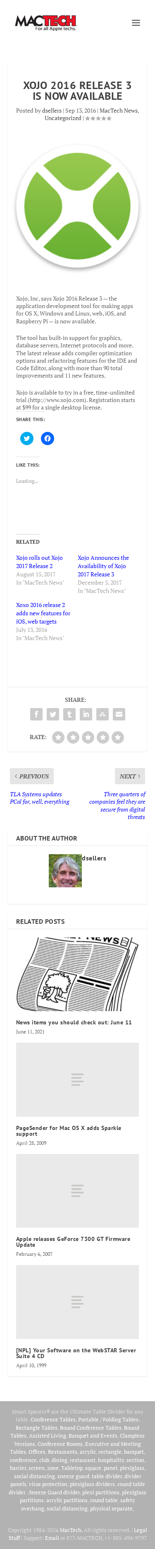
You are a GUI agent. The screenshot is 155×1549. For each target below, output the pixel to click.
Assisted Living (47, 1435)
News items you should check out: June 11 (74, 1022)
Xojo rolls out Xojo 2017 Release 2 (39, 562)
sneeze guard (73, 1476)
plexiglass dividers (92, 1484)
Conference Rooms (60, 1444)
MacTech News (119, 110)
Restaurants (62, 1451)
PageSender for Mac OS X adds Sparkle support (69, 1130)
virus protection (48, 1484)
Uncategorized (63, 118)
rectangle (110, 1451)
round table (104, 1500)
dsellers (52, 110)
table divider (107, 1476)
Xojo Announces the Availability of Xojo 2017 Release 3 (103, 566)
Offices (37, 1451)
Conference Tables (53, 1419)
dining (59, 1460)
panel (110, 1468)
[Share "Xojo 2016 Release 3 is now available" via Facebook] (36, 714)
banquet (134, 1451)
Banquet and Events (93, 1435)
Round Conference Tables (91, 1427)
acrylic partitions (67, 1500)
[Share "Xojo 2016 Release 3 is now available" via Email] (119, 714)
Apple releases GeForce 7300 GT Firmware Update (73, 1241)
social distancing (34, 1476)
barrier (18, 1468)
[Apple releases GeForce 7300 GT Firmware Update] (77, 1191)
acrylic (88, 1451)
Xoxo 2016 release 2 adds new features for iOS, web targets (43, 613)
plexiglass (132, 1468)
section (135, 1460)
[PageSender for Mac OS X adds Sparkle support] (77, 1079)
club (44, 1460)
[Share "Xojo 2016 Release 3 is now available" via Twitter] (53, 714)
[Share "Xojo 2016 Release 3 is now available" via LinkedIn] (86, 714)
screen (37, 1468)
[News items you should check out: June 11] (77, 974)
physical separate (111, 1508)
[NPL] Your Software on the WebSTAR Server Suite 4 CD (76, 1353)
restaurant (82, 1460)
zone (53, 1468)
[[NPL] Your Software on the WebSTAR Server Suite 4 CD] (77, 1302)
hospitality (111, 1460)
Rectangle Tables (36, 1427)
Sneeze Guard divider (54, 1492)
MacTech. (71, 1530)
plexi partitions (100, 1492)
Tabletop (72, 1468)
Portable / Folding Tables (108, 1419)
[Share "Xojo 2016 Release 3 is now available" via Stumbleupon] (102, 714)
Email (52, 1538)
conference (23, 1460)
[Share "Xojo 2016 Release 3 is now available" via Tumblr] (69, 714)
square (93, 1468)
